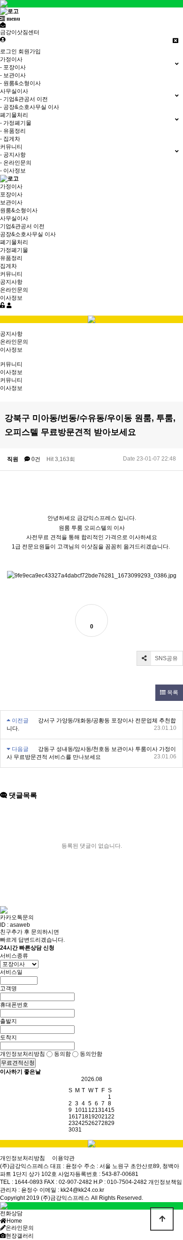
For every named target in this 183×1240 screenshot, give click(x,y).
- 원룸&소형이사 (20, 83)
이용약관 (63, 1158)
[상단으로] (162, 1219)
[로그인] (2, 305)
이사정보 (11, 298)
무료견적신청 (18, 1063)
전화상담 (11, 1213)
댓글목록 (22, 795)
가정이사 (11, 186)
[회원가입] (9, 305)
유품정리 (11, 258)
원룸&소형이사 (19, 210)
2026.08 (91, 1079)
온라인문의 (14, 290)
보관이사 (11, 202)
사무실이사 (14, 218)
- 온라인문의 (15, 162)
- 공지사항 (13, 154)
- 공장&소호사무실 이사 (29, 107)
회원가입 (29, 51)
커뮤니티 (11, 274)
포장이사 (11, 194)
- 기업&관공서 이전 (24, 99)
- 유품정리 (13, 131)
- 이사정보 (13, 170)
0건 (35, 459)
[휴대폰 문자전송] (3, 25)
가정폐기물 (14, 250)
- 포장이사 (13, 67)
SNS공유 (165, 658)
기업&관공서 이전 (22, 226)
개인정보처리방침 (22, 1158)
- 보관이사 (13, 75)
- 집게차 (10, 139)
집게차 (8, 266)
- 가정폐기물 (15, 123)
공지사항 (11, 282)
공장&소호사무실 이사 (28, 234)
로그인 (8, 51)
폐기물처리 (14, 242)
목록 (172, 692)
